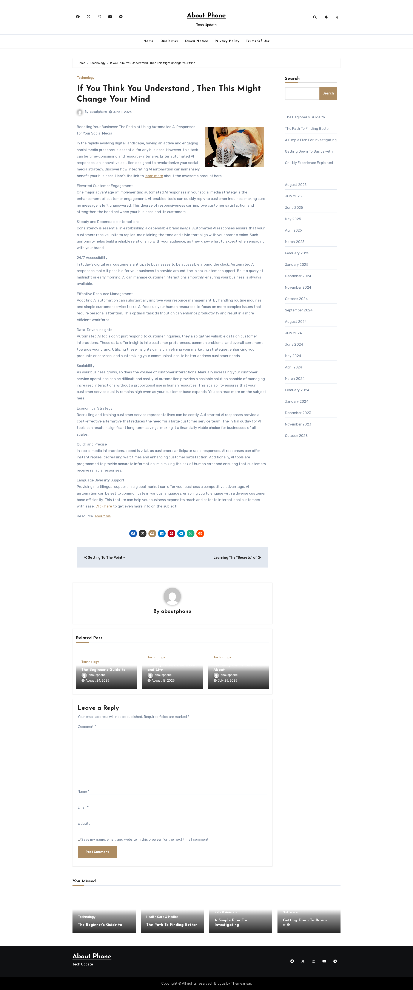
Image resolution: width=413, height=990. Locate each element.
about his (103, 516)
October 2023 (296, 436)
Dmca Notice (196, 41)
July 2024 (293, 333)
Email (83, 807)
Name (83, 791)
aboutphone (98, 112)
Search (292, 79)
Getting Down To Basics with (309, 151)
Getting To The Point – (106, 557)
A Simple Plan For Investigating (311, 140)
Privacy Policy (226, 41)
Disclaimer (169, 41)
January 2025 (296, 265)
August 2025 (296, 185)
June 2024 (294, 344)
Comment (87, 726)
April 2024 (293, 367)
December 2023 (298, 413)
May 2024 (293, 356)
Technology (85, 77)
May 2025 (293, 219)
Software (290, 912)
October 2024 (296, 299)
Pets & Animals (225, 912)
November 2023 (298, 424)
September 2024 (299, 310)
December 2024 (298, 276)
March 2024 (295, 379)
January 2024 (296, 401)
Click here (104, 506)
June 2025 (294, 208)
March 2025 (295, 242)
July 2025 (293, 196)
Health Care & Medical (162, 917)
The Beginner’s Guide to (103, 670)
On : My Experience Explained (309, 163)
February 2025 (297, 253)
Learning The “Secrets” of (236, 557)
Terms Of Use (258, 41)
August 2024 (296, 322)
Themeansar (241, 983)
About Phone (206, 15)
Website (84, 823)
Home (148, 41)
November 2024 (298, 287)
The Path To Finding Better (307, 129)
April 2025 (293, 230)
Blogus (219, 983)
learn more (154, 176)
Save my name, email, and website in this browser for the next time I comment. (145, 839)
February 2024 (297, 390)
